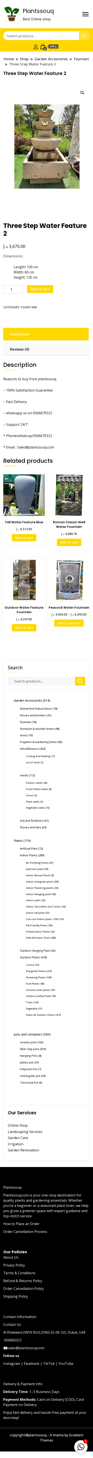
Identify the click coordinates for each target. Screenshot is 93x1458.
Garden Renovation (23, 1150)
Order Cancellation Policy (23, 1288)
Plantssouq (38, 11)
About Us (10, 1257)
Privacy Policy (14, 1265)
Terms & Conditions (19, 1273)
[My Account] (36, 46)
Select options (69, 623)
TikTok (49, 1363)
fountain (29, 307)
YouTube (65, 1363)
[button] (82, 93)
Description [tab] (19, 334)
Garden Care (18, 1137)
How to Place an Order (21, 1223)
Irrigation (16, 1144)
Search (15, 668)
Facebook (31, 1363)
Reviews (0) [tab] (19, 349)
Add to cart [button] (24, 537)
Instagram (11, 1363)
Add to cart (40, 289)
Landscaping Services (25, 1131)
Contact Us (12, 1324)
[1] (80, 1446)
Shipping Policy (15, 1296)
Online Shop (18, 1125)
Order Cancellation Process (25, 1231)
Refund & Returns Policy (22, 1280)
